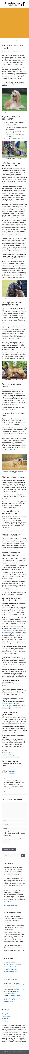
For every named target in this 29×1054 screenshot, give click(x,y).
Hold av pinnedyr (15, 995)
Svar (5, 791)
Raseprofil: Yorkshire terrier (11, 757)
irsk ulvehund (8, 267)
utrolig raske (22, 422)
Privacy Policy (6, 1016)
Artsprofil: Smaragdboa (10, 969)
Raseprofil (7, 752)
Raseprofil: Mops (19, 989)
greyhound (18, 265)
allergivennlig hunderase (11, 632)
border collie (15, 449)
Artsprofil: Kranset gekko (11, 971)
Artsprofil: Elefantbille (10, 967)
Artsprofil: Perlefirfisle (10, 962)
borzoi (23, 265)
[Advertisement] (14, 22)
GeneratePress (23, 1051)
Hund (5, 750)
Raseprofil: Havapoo (9, 755)
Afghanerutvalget (7, 705)
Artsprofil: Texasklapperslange (12, 964)
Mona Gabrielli (10, 771)
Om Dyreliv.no (6, 1014)
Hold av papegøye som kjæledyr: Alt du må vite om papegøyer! (14, 985)
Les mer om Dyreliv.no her (11, 905)
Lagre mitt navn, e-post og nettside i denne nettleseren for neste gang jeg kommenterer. (14, 833)
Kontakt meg (5, 1018)
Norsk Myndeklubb (7, 703)
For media (5, 1021)
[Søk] (23, 855)
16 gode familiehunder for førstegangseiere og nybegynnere (14, 999)
